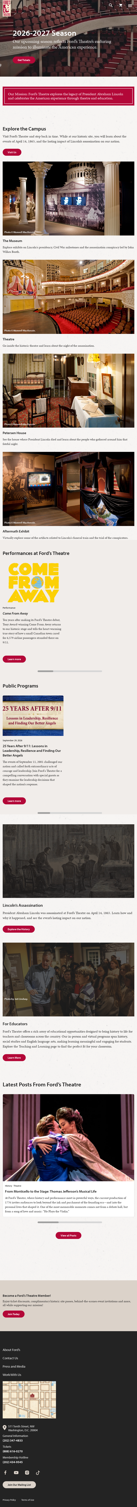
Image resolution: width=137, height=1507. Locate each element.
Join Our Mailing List (19, 1484)
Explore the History (19, 929)
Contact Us (10, 1358)
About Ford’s (11, 1350)
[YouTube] (16, 1472)
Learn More (14, 1057)
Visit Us (12, 152)
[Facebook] (5, 1472)
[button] (111, 5)
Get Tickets (24, 60)
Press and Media (14, 1366)
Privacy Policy (9, 1499)
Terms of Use (27, 1499)
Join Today (14, 1314)
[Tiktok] (38, 1472)
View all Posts (68, 1235)
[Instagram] (27, 1472)
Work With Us (12, 1375)
